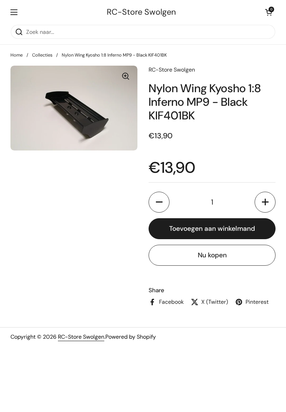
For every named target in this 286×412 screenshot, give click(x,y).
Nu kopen (212, 255)
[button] (269, 12)
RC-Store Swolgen (141, 12)
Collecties (42, 55)
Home (16, 55)
